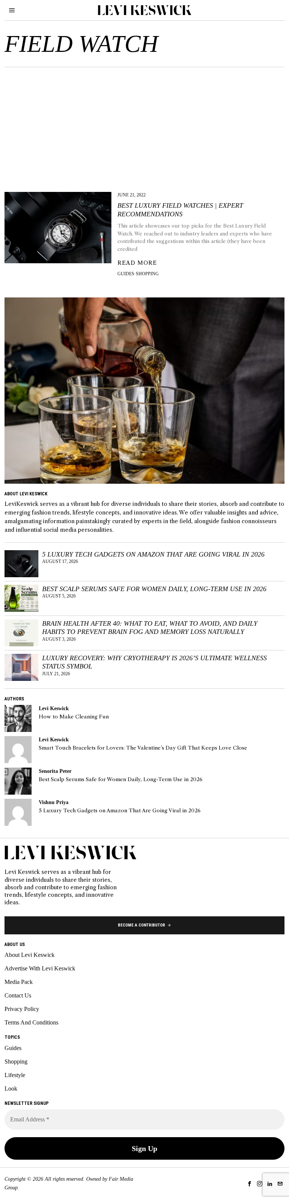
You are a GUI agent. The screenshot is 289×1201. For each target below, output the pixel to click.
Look (11, 1088)
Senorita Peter (55, 771)
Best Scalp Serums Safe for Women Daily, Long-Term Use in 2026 (154, 589)
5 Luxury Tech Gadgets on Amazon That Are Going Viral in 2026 (153, 554)
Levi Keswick (54, 708)
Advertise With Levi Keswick (40, 968)
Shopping (147, 273)
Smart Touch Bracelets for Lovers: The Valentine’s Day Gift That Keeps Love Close (143, 748)
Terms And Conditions (31, 1022)
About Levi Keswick (30, 955)
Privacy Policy (22, 1009)
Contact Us (18, 995)
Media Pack (19, 982)
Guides (125, 273)
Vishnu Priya (53, 802)
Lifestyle (15, 1075)
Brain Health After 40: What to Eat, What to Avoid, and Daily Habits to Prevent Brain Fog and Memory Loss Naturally (149, 628)
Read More (137, 263)
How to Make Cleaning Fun (74, 717)
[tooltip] (18, 718)
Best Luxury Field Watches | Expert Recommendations (180, 210)
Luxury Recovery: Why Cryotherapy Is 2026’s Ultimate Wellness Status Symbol (154, 662)
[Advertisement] (144, 123)
